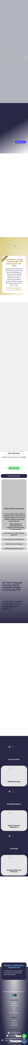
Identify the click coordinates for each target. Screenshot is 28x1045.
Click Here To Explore (14, 288)
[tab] (14, 476)
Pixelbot (18, 1036)
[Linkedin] (12, 995)
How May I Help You (16, 1041)
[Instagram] (15, 995)
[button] (26, 57)
